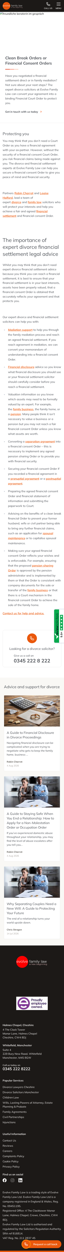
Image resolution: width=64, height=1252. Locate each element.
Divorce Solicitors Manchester (21, 1092)
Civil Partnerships (13, 1117)
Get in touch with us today (21, 111)
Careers (7, 1151)
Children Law (11, 1097)
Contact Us (9, 1140)
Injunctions (9, 1122)
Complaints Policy (13, 1156)
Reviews (8, 1145)
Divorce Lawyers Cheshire (19, 1087)
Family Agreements (15, 1111)
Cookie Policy (11, 1161)
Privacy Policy (11, 1166)
